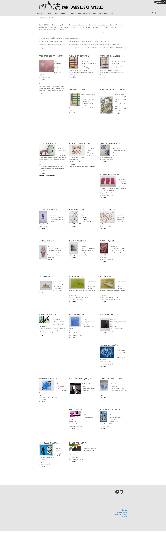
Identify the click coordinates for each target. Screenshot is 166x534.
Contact (124, 510)
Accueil (40, 13)
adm (125, 516)
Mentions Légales (121, 514)
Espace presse (122, 512)
